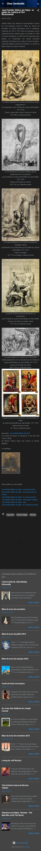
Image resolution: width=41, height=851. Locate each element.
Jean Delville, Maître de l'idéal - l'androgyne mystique (20, 500)
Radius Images (26, 847)
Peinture (33, 515)
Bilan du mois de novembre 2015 (16, 736)
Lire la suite (33, 603)
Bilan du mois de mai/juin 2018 (15, 659)
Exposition (10, 515)
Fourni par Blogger (21, 843)
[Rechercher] (38, 4)
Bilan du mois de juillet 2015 (14, 634)
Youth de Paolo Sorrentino (13, 683)
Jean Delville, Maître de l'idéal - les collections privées (20, 505)
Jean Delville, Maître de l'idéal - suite (14, 502)
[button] (38, 10)
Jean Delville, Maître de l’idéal (20, 433)
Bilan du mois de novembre (13, 609)
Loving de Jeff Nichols (11, 760)
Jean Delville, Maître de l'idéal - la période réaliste (18, 489)
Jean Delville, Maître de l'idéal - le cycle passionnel (19, 497)
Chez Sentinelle (15, 3)
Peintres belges (22, 515)
